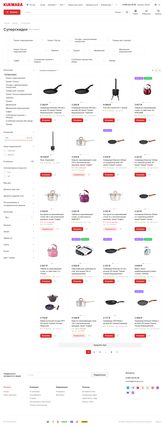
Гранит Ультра (12, 81)
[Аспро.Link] (133, 392)
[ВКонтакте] (128, 388)
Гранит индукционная (15, 78)
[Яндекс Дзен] (152, 388)
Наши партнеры (10, 395)
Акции (6, 391)
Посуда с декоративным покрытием (17, 86)
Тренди (9, 124)
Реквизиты (60, 391)
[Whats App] (147, 388)
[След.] (117, 352)
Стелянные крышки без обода (19, 121)
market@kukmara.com (134, 381)
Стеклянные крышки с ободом (16, 116)
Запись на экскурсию (38, 405)
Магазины (60, 395)
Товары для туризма (15, 91)
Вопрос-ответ (88, 402)
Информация (62, 387)
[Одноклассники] (143, 388)
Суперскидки (10, 74)
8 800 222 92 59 (129, 5)
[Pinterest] (157, 388)
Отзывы (33, 398)
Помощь (86, 387)
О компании (35, 391)
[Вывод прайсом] (159, 70)
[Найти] (127, 12)
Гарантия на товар (89, 398)
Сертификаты (35, 395)
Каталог (7, 387)
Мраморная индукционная (17, 108)
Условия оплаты (88, 391)
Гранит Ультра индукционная (19, 94)
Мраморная (11, 104)
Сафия (9, 111)
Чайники (9, 98)
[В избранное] (55, 120)
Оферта (158, 422)
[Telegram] (133, 388)
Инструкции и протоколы (40, 402)
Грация (9, 101)
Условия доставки (89, 395)
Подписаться (100, 375)
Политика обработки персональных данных (135, 422)
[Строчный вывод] (156, 70)
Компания (34, 387)
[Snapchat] (128, 392)
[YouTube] (138, 388)
